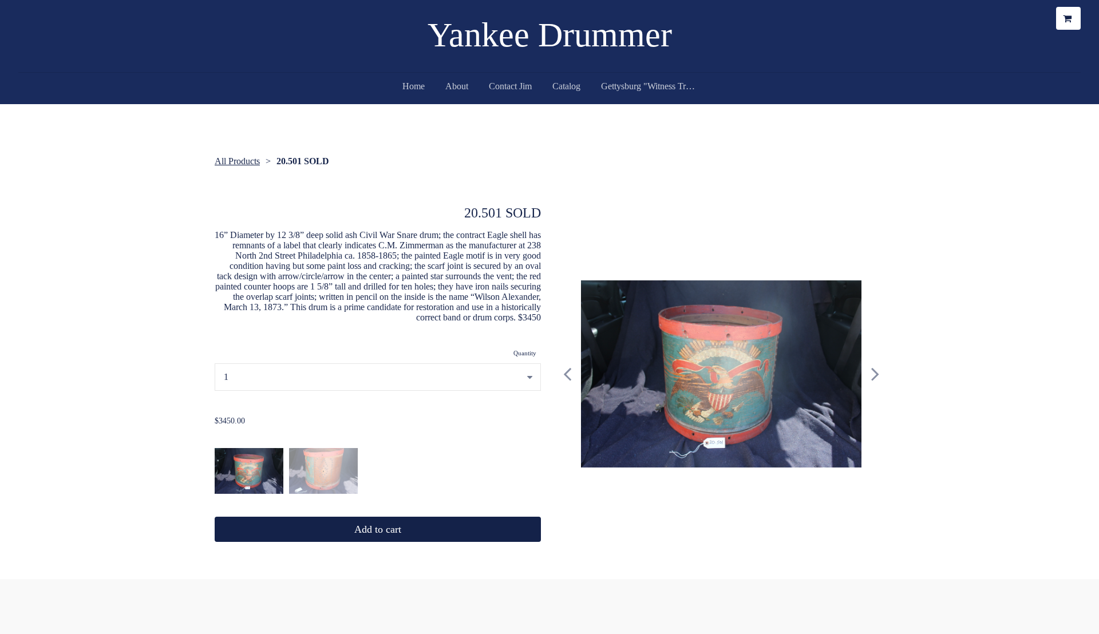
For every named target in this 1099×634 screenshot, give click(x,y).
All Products (237, 161)
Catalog (566, 86)
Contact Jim (510, 86)
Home (413, 86)
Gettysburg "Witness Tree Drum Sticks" (653, 86)
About (456, 86)
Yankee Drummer (550, 35)
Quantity (524, 353)
